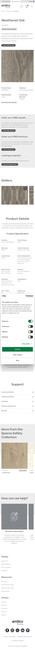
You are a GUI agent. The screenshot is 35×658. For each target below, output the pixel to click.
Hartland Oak (6, 472)
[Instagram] (12, 630)
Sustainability (5, 591)
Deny (17, 360)
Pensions (4, 612)
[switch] (30, 326)
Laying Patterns (6, 564)
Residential (7, 1)
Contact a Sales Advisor (10, 164)
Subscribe (4, 608)
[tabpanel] (17, 392)
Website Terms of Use (24, 637)
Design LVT (4, 561)
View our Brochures (8, 149)
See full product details (9, 102)
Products (9, 11)
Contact (3, 602)
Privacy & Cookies (9, 637)
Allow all (17, 349)
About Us (4, 605)
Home (3, 11)
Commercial (17, 1)
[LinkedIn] (22, 630)
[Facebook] (7, 630)
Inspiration (4, 570)
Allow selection (17, 354)
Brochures (4, 581)
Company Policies (17, 641)
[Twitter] (17, 630)
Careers (3, 615)
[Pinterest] (28, 630)
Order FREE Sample (8, 45)
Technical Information (7, 585)
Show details (26, 344)
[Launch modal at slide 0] (25, 188)
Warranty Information (7, 588)
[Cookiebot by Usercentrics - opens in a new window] (25, 296)
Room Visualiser (6, 567)
